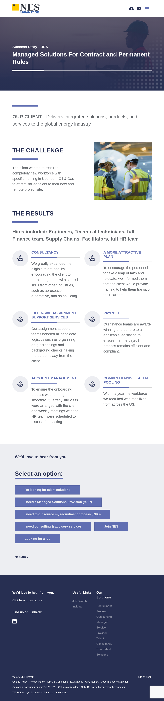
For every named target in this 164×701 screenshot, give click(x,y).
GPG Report (91, 681)
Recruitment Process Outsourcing (104, 611)
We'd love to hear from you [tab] (40, 457)
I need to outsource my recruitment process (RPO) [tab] (63, 514)
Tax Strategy (76, 681)
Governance (61, 692)
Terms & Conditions (57, 681)
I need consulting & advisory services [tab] (53, 526)
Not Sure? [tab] (21, 556)
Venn (149, 677)
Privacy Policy (37, 681)
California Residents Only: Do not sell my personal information (92, 687)
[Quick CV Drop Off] (131, 9)
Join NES (111, 526)
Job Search (79, 601)
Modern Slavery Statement (114, 681)
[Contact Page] (139, 9)
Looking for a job (37, 538)
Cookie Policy (19, 681)
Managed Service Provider (102, 627)
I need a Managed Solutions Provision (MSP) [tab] (58, 502)
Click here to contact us (27, 600)
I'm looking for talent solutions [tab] (47, 490)
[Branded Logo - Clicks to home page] (26, 8)
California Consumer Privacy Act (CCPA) (34, 687)
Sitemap (48, 692)
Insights (77, 606)
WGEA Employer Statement (27, 692)
